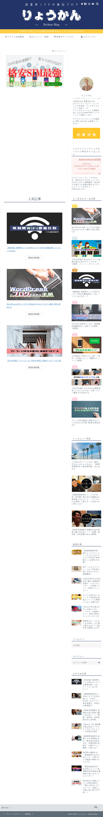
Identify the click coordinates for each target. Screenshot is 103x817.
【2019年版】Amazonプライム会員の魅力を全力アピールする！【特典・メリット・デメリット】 (86, 262)
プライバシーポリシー (13, 814)
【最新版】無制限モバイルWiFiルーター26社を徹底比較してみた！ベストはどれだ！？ (86, 294)
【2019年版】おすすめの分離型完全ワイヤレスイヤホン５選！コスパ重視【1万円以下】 (86, 390)
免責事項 (28, 814)
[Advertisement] (35, 125)
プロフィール (89, 37)
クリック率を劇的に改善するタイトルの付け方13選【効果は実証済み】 (86, 422)
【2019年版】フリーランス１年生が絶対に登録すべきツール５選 (34, 361)
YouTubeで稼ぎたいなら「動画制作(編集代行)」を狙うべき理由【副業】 (86, 326)
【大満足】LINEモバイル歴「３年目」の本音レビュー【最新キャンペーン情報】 (86, 358)
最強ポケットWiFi (65, 37)
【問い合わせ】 (81, 121)
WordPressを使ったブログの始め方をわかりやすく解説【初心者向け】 (86, 229)
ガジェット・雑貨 (40, 37)
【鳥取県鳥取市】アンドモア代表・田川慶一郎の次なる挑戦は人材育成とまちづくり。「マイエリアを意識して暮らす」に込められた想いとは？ (86, 499)
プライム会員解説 (15, 37)
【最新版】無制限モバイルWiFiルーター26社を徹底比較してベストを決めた (34, 249)
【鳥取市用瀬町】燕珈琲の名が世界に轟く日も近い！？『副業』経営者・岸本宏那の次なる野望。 (86, 532)
